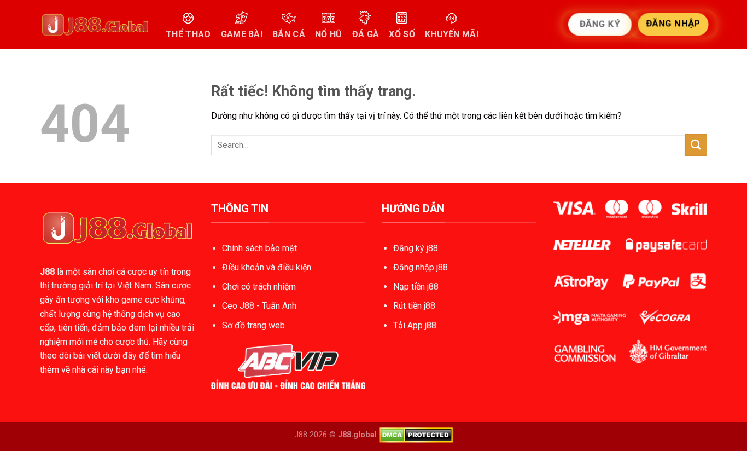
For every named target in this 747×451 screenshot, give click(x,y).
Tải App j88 (414, 325)
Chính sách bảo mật (259, 248)
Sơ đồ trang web (253, 325)
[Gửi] (696, 144)
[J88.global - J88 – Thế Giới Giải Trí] (94, 24)
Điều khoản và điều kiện (266, 267)
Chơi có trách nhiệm (259, 286)
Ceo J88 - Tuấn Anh (259, 305)
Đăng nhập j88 (420, 267)
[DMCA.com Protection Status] (416, 435)
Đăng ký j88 (415, 248)
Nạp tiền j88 (416, 286)
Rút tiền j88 (414, 305)
